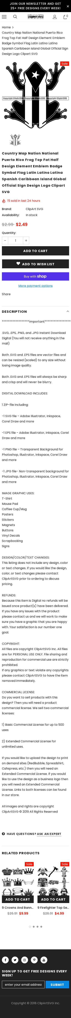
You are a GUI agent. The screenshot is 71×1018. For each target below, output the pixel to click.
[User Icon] (55, 17)
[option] (35, 95)
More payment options (35, 286)
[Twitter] (15, 960)
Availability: (11, 215)
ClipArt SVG (34, 209)
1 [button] (30, 927)
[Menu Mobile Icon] (4, 17)
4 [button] (41, 927)
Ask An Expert (49, 834)
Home (6, 27)
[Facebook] (5, 960)
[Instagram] (24, 960)
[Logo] (35, 16)
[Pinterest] (34, 960)
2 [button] (34, 927)
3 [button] (37, 927)
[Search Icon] (15, 17)
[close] (68, 6)
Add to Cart (17, 899)
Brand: (7, 209)
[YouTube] (44, 960)
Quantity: (9, 233)
